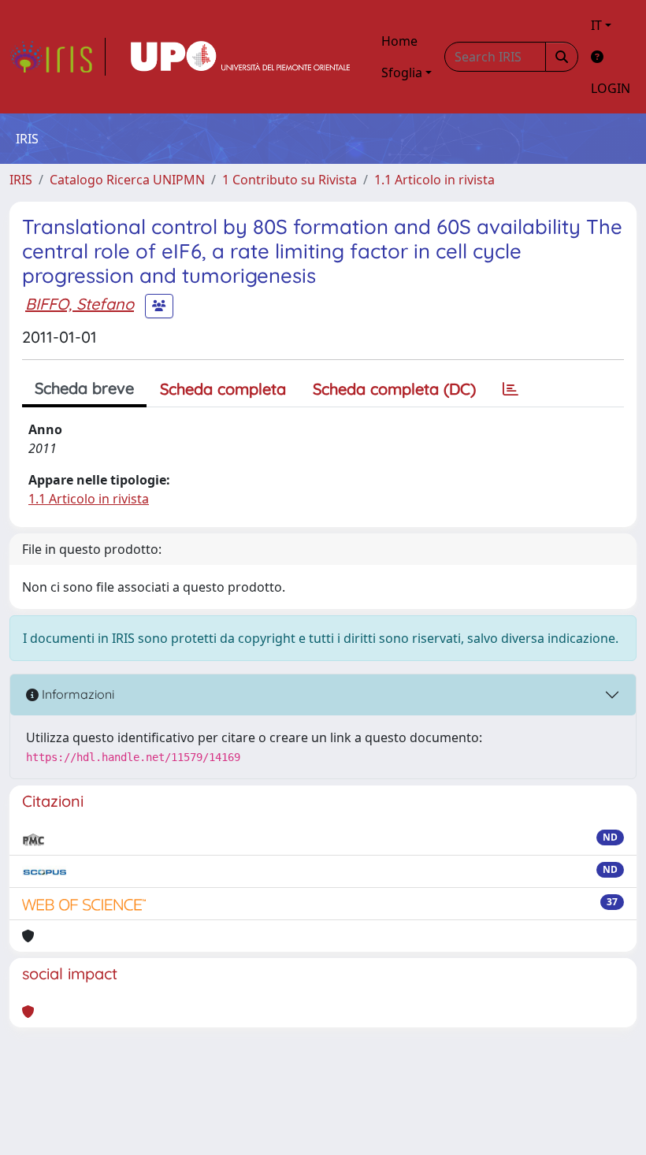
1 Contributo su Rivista (289, 179)
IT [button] (596, 25)
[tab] (510, 389)
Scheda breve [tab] (84, 388)
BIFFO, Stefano (79, 304)
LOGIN (610, 88)
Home (399, 41)
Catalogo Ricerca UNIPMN (127, 179)
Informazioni (76, 694)
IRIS (20, 179)
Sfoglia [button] (401, 72)
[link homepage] (57, 57)
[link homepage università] (240, 57)
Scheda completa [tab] (223, 389)
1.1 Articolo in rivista (434, 179)
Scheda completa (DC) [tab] (394, 389)
